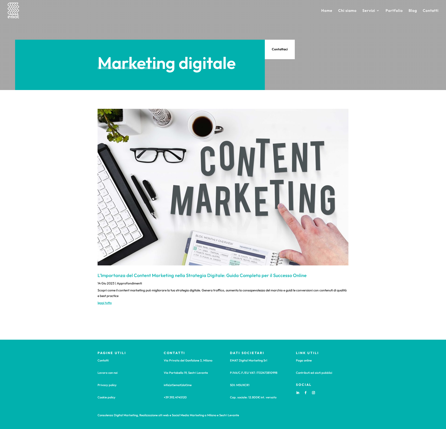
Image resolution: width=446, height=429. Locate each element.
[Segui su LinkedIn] (298, 393)
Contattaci (280, 49)
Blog (413, 11)
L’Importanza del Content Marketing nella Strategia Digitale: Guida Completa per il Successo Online (202, 275)
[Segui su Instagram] (313, 393)
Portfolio (394, 11)
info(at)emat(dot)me (178, 385)
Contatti (431, 11)
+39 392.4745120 (175, 397)
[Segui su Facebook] (305, 393)
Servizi (368, 11)
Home (326, 11)
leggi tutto (105, 303)
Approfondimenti (129, 283)
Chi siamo (347, 11)
